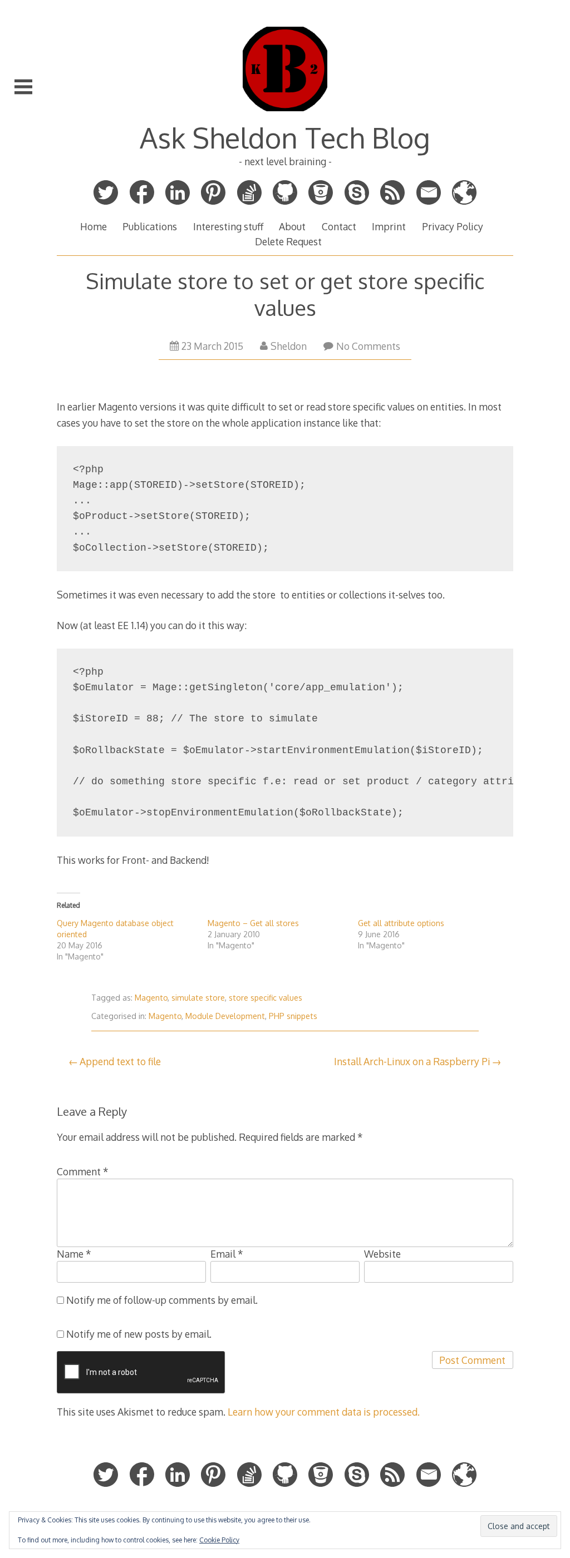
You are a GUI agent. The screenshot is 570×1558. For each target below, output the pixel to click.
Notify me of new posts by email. (139, 1334)
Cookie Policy (219, 1540)
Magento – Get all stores (253, 923)
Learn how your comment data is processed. (324, 1412)
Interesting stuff (228, 226)
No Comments (368, 346)
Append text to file (120, 1061)
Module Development (225, 1016)
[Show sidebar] (23, 87)
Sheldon (289, 346)
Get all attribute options (401, 923)
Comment (83, 1171)
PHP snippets (293, 1016)
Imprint (389, 226)
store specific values (265, 997)
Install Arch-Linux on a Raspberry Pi (412, 1061)
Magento (151, 997)
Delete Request (288, 241)
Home (93, 226)
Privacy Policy (452, 226)
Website (382, 1254)
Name (74, 1254)
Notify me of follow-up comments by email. (162, 1300)
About (292, 226)
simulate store (198, 997)
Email (226, 1254)
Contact (339, 226)
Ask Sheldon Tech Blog (285, 137)
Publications (149, 226)
